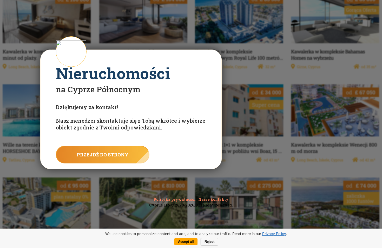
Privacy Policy (274, 233)
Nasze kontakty (213, 199)
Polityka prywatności (175, 199)
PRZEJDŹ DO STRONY (103, 154)
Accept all (186, 242)
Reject (209, 242)
